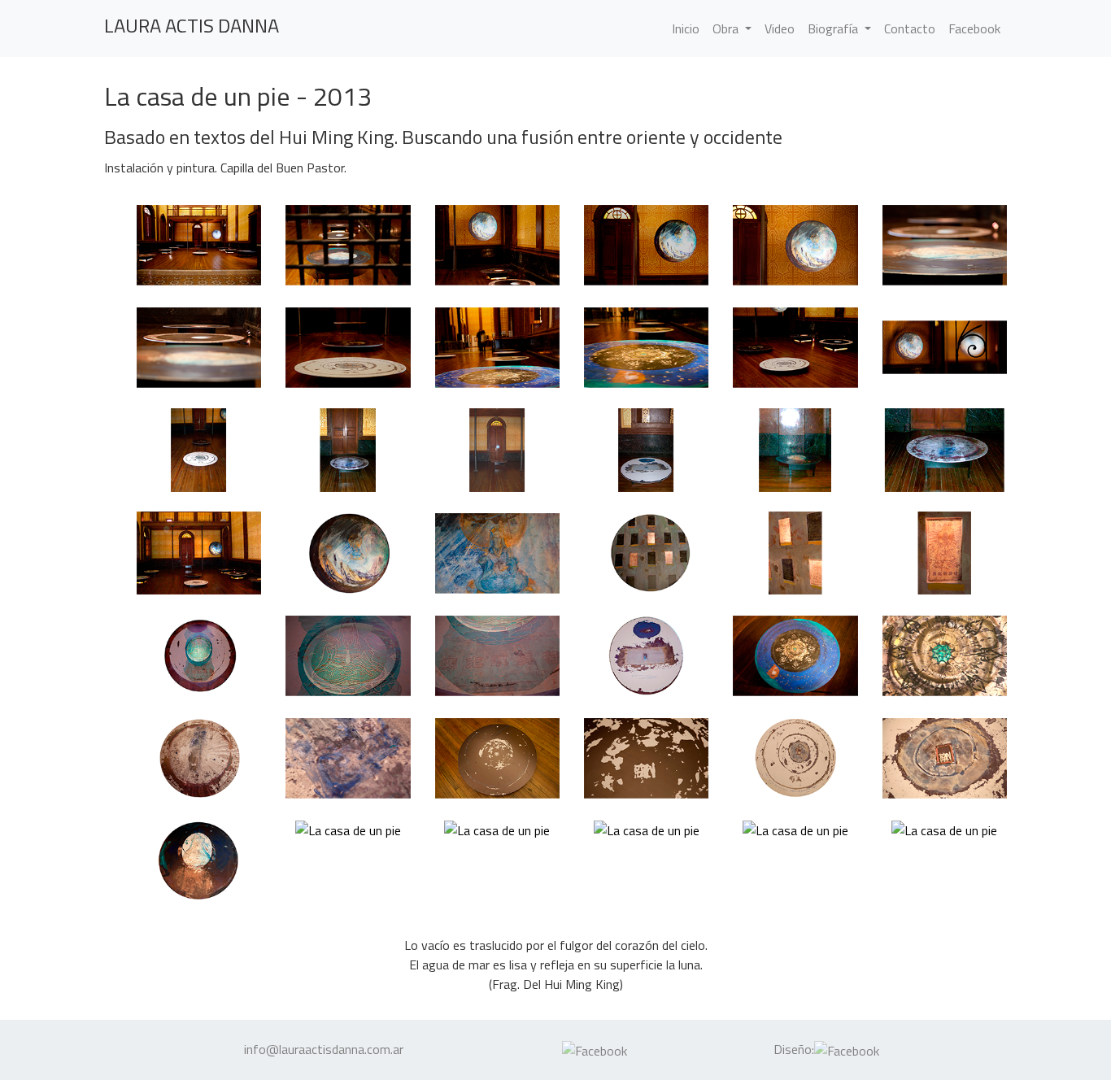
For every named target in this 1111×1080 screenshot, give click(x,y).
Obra (727, 28)
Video (780, 28)
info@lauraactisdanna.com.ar (323, 1049)
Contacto (909, 28)
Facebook (974, 28)
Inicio (689, 28)
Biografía (834, 28)
